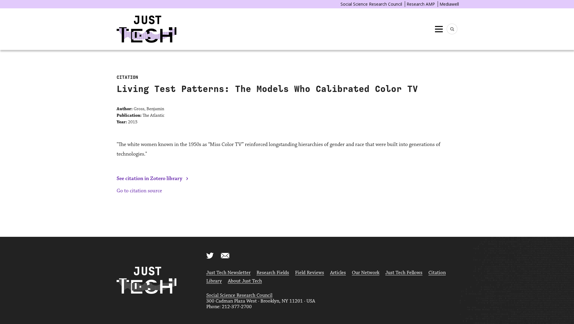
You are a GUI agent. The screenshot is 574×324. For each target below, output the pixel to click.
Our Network (365, 273)
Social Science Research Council (371, 4)
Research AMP (421, 4)
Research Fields (273, 273)
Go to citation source (139, 191)
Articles (338, 273)
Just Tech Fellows (403, 273)
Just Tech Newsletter (228, 273)
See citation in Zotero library (149, 178)
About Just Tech (245, 281)
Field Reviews (309, 273)
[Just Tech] (146, 29)
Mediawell (449, 4)
